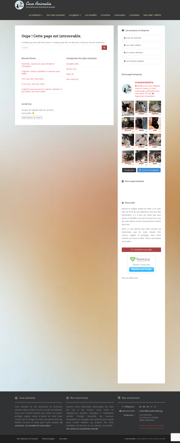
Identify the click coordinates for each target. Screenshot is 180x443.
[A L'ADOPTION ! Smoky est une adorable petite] (141, 158)
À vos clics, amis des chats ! (33, 84)
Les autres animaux (134, 52)
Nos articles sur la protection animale (82, 428)
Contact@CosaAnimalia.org (150, 411)
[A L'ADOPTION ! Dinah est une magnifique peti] (141, 124)
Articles (69, 69)
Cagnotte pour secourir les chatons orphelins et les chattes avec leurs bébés (42, 90)
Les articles (105, 15)
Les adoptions (35, 15)
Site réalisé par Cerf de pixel (27, 439)
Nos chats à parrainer (56, 15)
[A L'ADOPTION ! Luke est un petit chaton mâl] (155, 124)
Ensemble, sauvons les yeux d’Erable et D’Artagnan (38, 65)
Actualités (70, 64)
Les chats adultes (133, 45)
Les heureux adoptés (135, 61)
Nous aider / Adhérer (152, 15)
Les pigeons (74, 15)
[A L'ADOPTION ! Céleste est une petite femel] (128, 124)
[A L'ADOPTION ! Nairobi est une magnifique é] (128, 158)
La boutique (134, 15)
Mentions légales (48, 439)
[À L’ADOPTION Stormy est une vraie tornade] (141, 108)
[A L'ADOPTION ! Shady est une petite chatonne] (155, 141)
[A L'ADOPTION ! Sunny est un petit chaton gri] (128, 141)
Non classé (71, 79)
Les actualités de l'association (37, 425)
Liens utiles (63, 439)
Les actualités (91, 15)
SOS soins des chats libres (33, 79)
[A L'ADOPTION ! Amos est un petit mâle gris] (155, 158)
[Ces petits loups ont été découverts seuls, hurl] (128, 108)
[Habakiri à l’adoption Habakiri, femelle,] (155, 108)
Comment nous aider (142, 249)
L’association (119, 15)
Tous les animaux (133, 38)
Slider (68, 74)
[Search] (104, 47)
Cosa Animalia (40, 3)
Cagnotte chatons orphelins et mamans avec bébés (41, 72)
